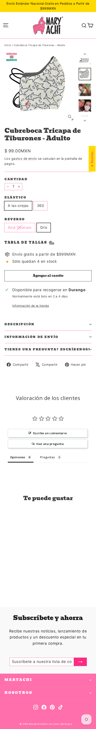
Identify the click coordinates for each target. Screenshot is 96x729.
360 (40, 205)
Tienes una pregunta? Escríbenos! (47, 349)
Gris (43, 227)
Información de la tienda (30, 305)
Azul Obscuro (20, 227)
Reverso (14, 219)
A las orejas (18, 205)
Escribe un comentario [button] (50, 433)
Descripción (19, 324)
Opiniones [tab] (17, 457)
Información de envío (31, 337)
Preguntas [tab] (47, 457)
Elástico (15, 197)
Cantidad (15, 179)
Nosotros (18, 692)
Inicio (7, 45)
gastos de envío (24, 158)
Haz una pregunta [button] (50, 444)
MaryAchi (18, 680)
